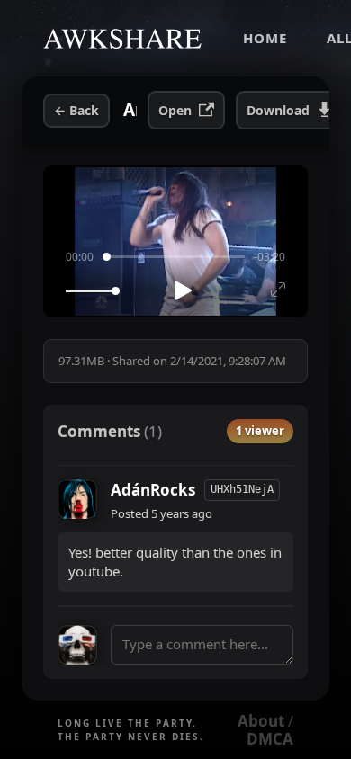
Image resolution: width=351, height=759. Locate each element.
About (261, 720)
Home (265, 38)
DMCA (270, 738)
